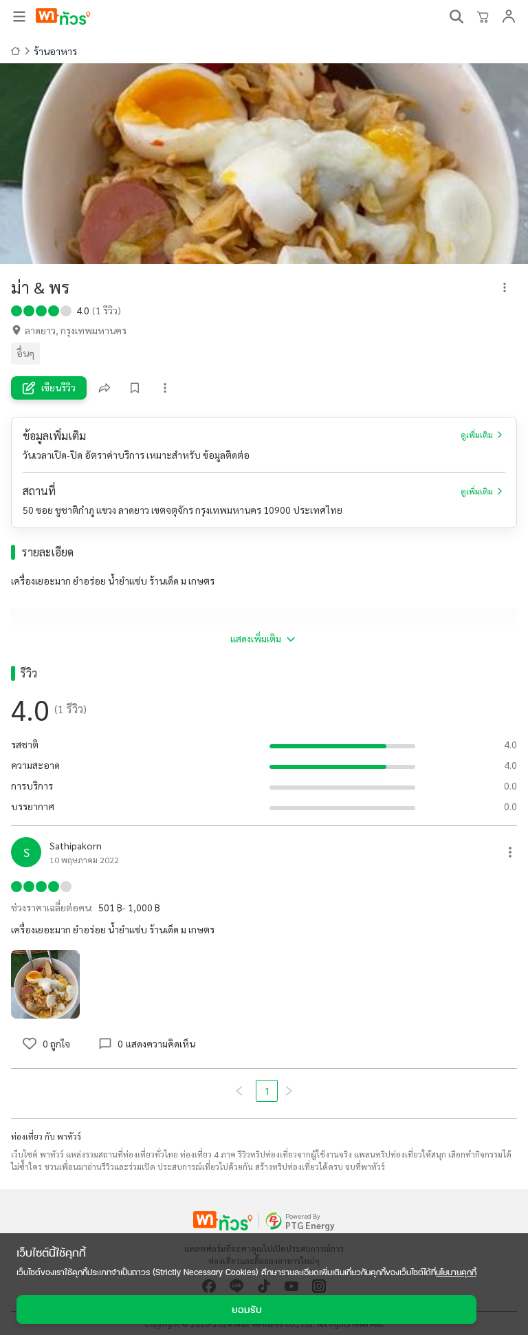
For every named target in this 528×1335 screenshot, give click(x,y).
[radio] (16, 309)
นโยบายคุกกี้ (456, 1272)
